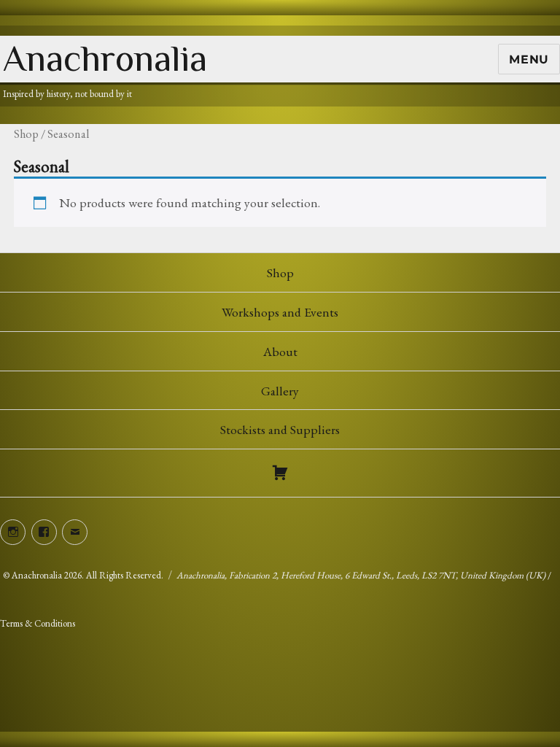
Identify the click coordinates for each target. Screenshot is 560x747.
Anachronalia (105, 58)
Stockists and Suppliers (280, 429)
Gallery (280, 390)
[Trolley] (280, 472)
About (280, 351)
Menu (529, 59)
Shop (26, 134)
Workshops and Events (280, 311)
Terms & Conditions (37, 623)
